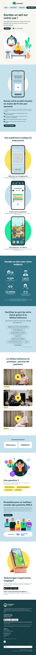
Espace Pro (22, 7)
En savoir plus (8, 515)
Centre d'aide (13, 7)
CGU (28, 649)
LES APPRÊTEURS (29, 650)
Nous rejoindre (6, 635)
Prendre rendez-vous (9, 487)
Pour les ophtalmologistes (8, 631)
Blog (6, 7)
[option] (11, 445)
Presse (5, 636)
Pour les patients (7, 629)
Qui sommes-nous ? (7, 634)
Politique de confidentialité (23, 649)
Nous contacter (31, 7)
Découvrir (7, 28)
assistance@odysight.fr (24, 487)
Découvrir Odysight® (9, 125)
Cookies (31, 649)
